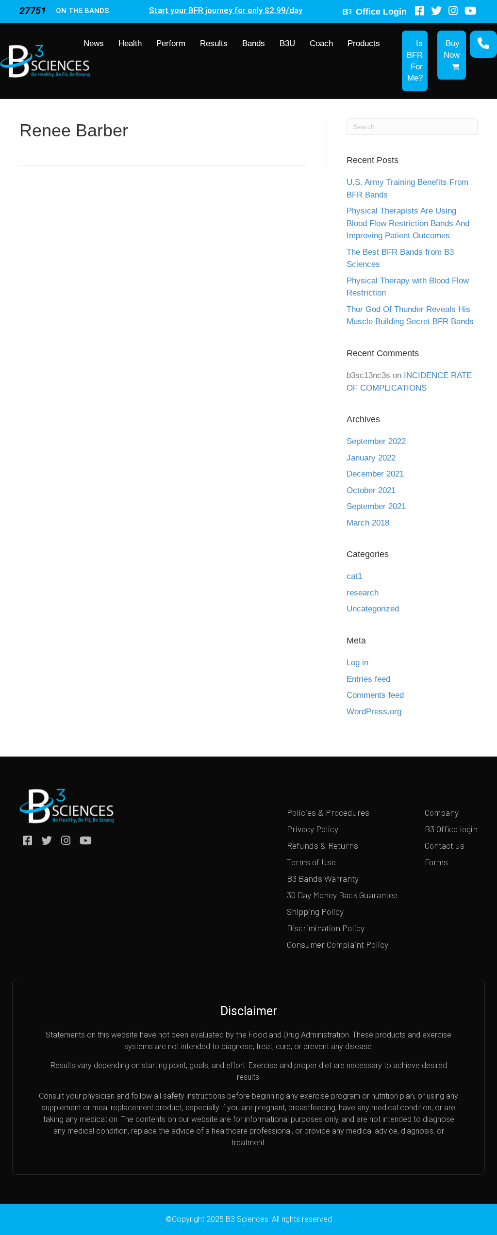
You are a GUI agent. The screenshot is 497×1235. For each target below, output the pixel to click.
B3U (287, 43)
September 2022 (376, 441)
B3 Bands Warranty (323, 878)
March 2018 (368, 522)
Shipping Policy (315, 911)
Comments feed (375, 695)
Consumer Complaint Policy (337, 944)
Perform (170, 43)
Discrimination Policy (325, 927)
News (93, 43)
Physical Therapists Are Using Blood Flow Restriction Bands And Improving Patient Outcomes (408, 223)
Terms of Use (311, 861)
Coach (321, 43)
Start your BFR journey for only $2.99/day (225, 10)
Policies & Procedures (328, 812)
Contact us (444, 845)
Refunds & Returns (322, 845)
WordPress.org (374, 711)
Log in (357, 662)
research (363, 592)
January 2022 (371, 457)
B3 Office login (451, 828)
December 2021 (375, 473)
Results (214, 43)
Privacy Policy (312, 828)
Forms (436, 861)
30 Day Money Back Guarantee (342, 894)
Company (442, 812)
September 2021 (376, 506)
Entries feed (368, 679)
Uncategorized (373, 608)
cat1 (354, 576)
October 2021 (371, 490)
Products (364, 43)
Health (130, 43)
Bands (253, 43)
